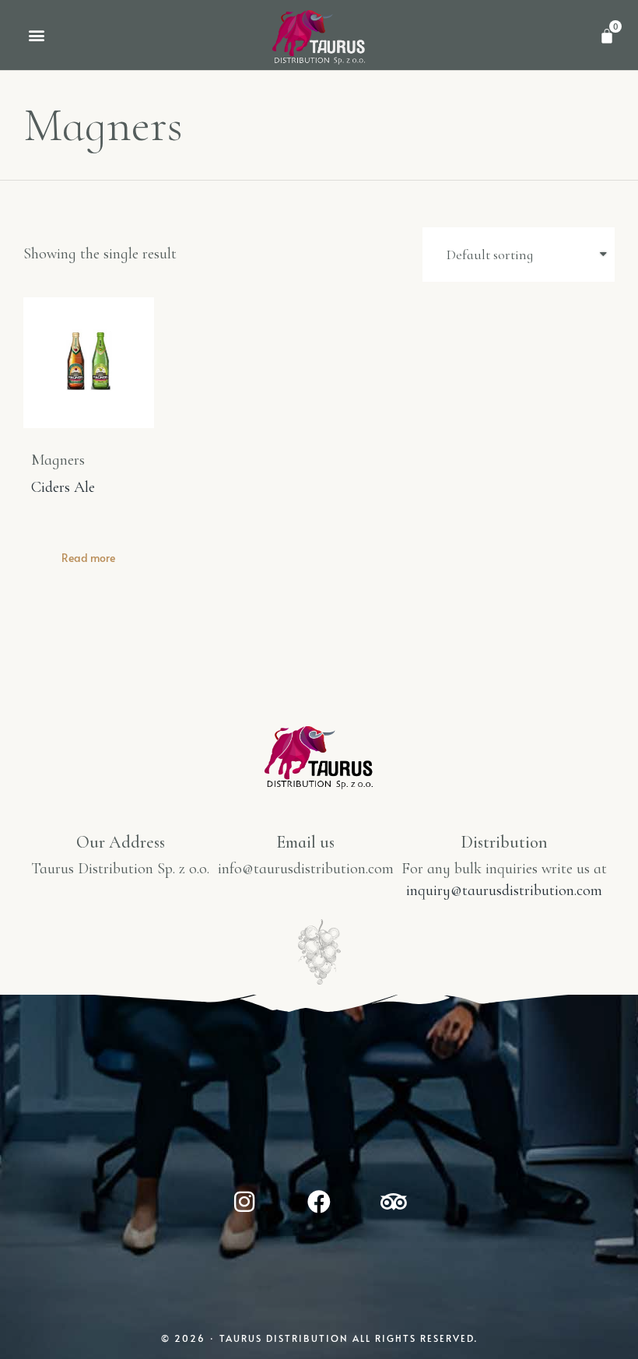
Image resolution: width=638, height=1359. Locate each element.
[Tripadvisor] (393, 1201)
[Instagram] (244, 1201)
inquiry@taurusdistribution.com (504, 890)
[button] (36, 35)
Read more (88, 557)
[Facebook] (319, 1201)
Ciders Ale (63, 487)
